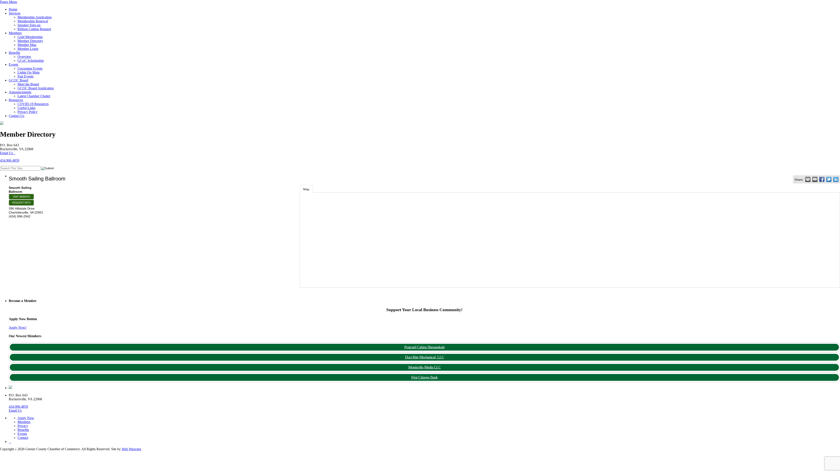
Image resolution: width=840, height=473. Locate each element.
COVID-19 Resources (33, 104)
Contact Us (16, 116)
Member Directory (30, 41)
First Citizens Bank (424, 377)
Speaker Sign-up (29, 25)
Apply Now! (17, 327)
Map (306, 189)
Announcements (20, 92)
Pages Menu (8, 2)
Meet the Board (28, 84)
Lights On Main (29, 72)
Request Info (21, 202)
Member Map (27, 45)
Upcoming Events (30, 68)
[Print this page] (807, 179)
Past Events (25, 76)
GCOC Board (18, 80)
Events (13, 64)
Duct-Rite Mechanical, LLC (424, 357)
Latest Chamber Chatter (34, 96)
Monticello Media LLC (424, 367)
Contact (23, 437)
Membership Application (35, 17)
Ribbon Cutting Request (34, 29)
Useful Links (26, 108)
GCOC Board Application (36, 88)
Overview (24, 56)
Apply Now (26, 418)
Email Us (6, 153)
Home (13, 9)
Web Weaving (131, 449)
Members (15, 33)
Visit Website (21, 196)
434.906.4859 (9, 160)
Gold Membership (30, 37)
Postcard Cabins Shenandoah (424, 347)
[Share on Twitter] (828, 179)
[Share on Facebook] (821, 179)
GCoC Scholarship (31, 60)
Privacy (23, 426)
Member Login (28, 49)
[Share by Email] (814, 179)
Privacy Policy (28, 112)
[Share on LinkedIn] (835, 179)
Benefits (14, 53)
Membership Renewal (33, 21)
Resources (16, 100)
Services (14, 13)
